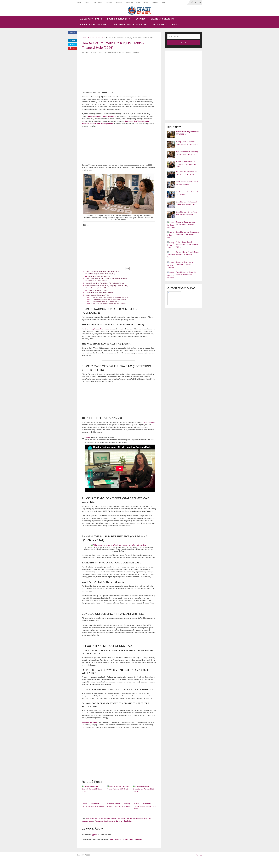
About (79, 2)
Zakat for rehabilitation (124, 821)
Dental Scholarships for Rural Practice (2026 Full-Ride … (186, 213)
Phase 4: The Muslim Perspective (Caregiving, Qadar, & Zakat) (106, 285)
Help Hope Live (123, 818)
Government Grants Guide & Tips (130, 25)
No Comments (133, 52)
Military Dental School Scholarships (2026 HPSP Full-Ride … (187, 244)
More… (175, 25)
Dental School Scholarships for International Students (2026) (187, 203)
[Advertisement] (121, 73)
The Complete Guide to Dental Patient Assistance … (187, 183)
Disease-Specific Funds (115, 52)
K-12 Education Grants (90, 19)
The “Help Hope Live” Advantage (97, 281)
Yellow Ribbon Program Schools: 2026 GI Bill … (187, 133)
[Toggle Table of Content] (126, 268)
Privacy (146, 2)
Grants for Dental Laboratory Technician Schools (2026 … (186, 223)
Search (183, 43)
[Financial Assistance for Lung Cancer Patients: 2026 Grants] (118, 793)
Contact (86, 2)
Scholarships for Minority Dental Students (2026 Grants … (187, 253)
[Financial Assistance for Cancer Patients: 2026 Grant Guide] (93, 793)
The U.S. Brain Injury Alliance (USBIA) (99, 276)
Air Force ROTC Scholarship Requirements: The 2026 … (186, 173)
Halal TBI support (110, 818)
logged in (94, 835)
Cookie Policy (97, 2)
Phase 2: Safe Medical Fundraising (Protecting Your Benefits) (106, 278)
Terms (163, 2)
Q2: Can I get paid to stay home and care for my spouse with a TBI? (109, 299)
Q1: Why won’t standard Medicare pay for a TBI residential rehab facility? (110, 297)
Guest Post (129, 2)
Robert (85, 52)
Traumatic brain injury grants (105, 821)
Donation (140, 19)
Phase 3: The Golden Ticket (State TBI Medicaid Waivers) (104, 283)
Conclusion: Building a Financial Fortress (99, 292)
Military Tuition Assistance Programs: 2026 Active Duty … (187, 143)
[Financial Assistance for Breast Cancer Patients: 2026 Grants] (144, 793)
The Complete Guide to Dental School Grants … (187, 193)
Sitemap (154, 2)
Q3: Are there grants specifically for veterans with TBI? (105, 301)
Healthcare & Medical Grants (94, 25)
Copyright (108, 2)
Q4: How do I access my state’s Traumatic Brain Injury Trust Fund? (108, 303)
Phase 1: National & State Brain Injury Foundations (102, 271)
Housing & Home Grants (118, 19)
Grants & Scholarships (162, 19)
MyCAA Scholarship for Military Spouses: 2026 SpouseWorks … (187, 153)
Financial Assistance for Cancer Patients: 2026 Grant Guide (93, 806)
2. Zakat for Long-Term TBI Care (97, 290)
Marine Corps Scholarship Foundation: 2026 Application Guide (186, 164)
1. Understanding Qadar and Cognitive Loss (101, 288)
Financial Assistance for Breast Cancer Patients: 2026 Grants (144, 806)
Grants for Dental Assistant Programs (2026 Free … (185, 263)
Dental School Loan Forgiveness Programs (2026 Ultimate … (187, 233)
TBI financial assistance (138, 818)
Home (138, 2)
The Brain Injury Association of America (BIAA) (101, 274)
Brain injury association (94, 818)
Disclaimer (118, 2)
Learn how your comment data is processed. (126, 839)
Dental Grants (159, 25)
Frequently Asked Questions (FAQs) (97, 295)
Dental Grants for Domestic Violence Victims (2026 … (186, 273)
